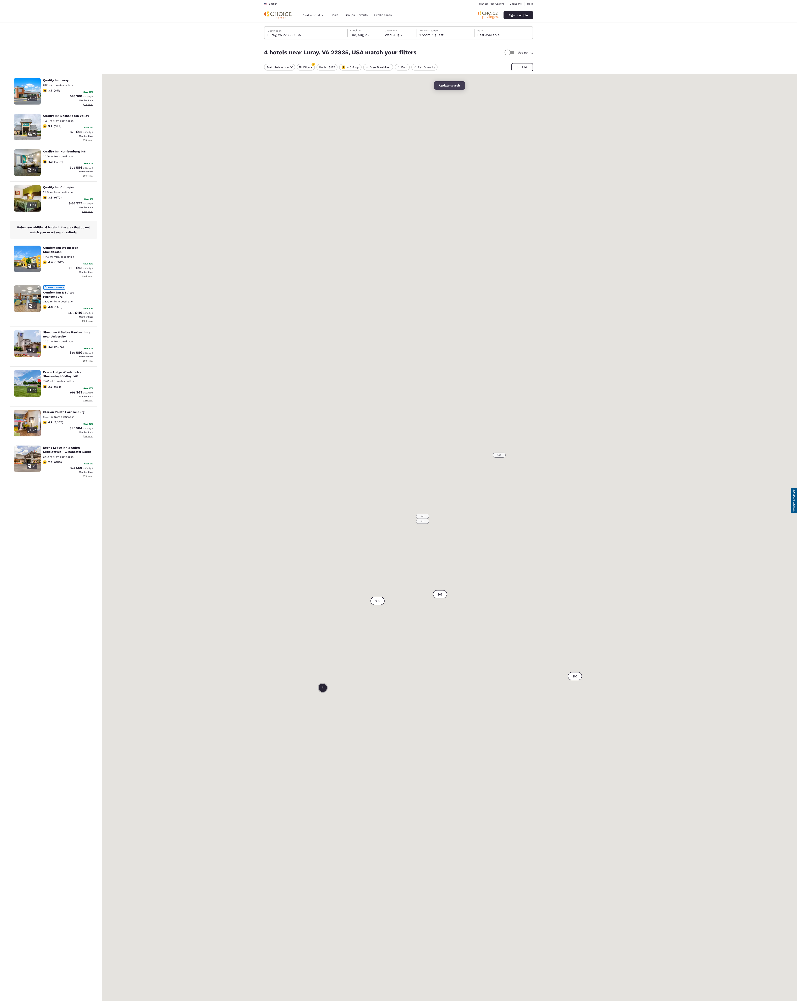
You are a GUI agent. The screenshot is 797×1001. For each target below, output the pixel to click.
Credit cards (383, 15)
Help (530, 3)
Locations (516, 3)
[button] (440, 594)
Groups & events (356, 15)
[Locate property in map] (53, 92)
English (273, 3)
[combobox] (313, 15)
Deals (334, 15)
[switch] (510, 52)
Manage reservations (491, 3)
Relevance (277, 67)
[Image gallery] (27, 91)
